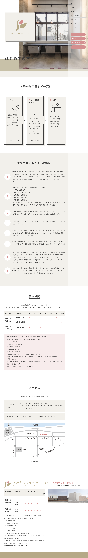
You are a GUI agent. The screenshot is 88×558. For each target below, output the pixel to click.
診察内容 (73, 19)
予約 (73, 34)
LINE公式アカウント (77, 42)
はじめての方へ (75, 11)
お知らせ (73, 7)
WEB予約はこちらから (13, 141)
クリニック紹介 (75, 15)
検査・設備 (74, 23)
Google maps (34, 461)
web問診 (74, 38)
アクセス (73, 27)
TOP (72, 3)
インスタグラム (76, 47)
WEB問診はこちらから (34, 141)
